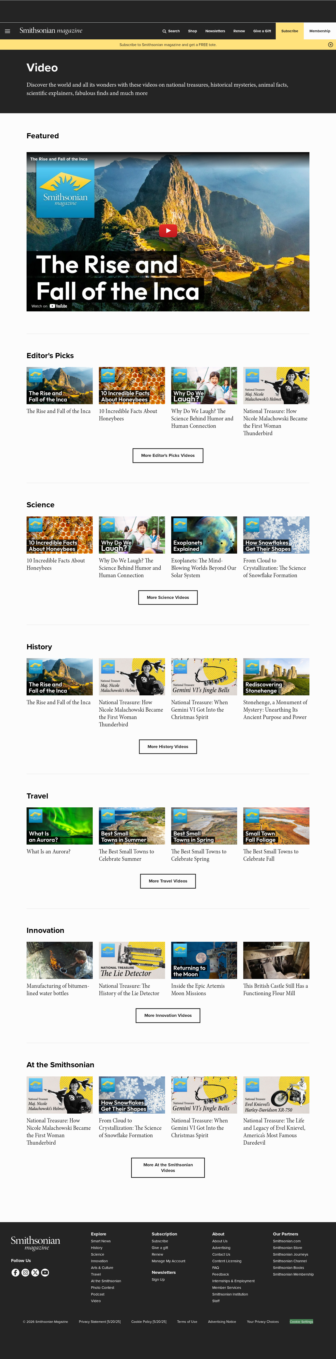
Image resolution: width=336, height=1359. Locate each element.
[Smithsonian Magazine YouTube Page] (45, 1273)
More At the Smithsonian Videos (168, 1168)
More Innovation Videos (168, 1015)
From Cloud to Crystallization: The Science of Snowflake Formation (274, 568)
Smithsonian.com (287, 1241)
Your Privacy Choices (263, 1321)
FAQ (215, 1267)
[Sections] (10, 31)
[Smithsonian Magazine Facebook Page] (15, 1273)
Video (96, 1300)
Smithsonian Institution (230, 1294)
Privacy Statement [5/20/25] (100, 1321)
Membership (319, 31)
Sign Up (158, 1279)
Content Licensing (227, 1260)
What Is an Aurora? (49, 851)
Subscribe (289, 31)
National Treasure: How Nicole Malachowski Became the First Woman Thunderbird (275, 422)
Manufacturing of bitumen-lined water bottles (58, 989)
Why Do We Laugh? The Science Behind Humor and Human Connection (202, 418)
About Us (220, 1241)
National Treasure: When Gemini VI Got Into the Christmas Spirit (199, 709)
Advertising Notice (222, 1321)
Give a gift (160, 1247)
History (96, 1247)
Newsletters (215, 31)
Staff (216, 1300)
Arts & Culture (102, 1267)
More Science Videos (168, 597)
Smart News (101, 1241)
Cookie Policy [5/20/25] (148, 1321)
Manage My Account (168, 1260)
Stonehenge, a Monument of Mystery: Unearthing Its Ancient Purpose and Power (275, 709)
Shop (192, 31)
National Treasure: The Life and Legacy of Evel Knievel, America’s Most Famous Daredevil (274, 1132)
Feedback (220, 1274)
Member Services (226, 1287)
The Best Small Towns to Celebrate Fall (270, 855)
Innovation (99, 1260)
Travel (96, 1274)
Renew (239, 31)
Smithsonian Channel (290, 1260)
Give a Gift (262, 31)
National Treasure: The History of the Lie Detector (129, 989)
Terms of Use (187, 1321)
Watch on (39, 306)
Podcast (97, 1294)
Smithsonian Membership (293, 1274)
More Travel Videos (168, 881)
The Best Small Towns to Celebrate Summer (126, 855)
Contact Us (221, 1254)
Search (174, 31)
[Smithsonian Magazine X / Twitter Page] (35, 1273)
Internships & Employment (233, 1280)
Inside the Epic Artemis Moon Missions (198, 989)
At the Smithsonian (106, 1280)
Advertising (221, 1247)
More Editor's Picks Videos (168, 455)
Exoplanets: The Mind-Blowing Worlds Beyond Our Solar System (203, 568)
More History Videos (168, 746)
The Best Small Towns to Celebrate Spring (198, 855)
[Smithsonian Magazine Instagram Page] (25, 1273)
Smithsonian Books (288, 1267)
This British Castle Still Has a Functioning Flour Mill (275, 989)
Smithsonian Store (287, 1247)
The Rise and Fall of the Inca (59, 411)
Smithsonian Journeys (290, 1254)
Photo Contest (102, 1287)
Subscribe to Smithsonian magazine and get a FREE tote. (168, 44)
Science (97, 1254)
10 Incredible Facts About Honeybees (128, 415)
